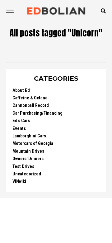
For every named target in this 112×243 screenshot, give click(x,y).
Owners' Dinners (28, 158)
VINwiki (19, 181)
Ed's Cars (21, 120)
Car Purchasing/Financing (37, 113)
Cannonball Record (30, 105)
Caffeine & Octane (30, 98)
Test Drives (23, 166)
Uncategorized (26, 174)
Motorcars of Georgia (32, 143)
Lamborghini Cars (29, 136)
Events (19, 128)
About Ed (21, 90)
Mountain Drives (28, 151)
